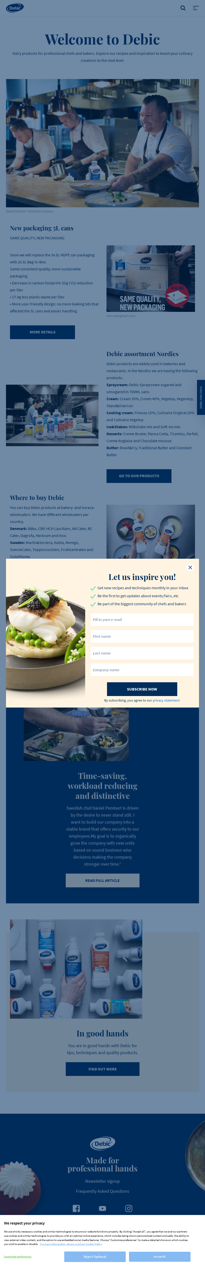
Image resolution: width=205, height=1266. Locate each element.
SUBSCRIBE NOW (142, 689)
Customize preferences (18, 1256)
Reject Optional (95, 1256)
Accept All (160, 1256)
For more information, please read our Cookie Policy (71, 1244)
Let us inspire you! (142, 577)
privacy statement (166, 700)
